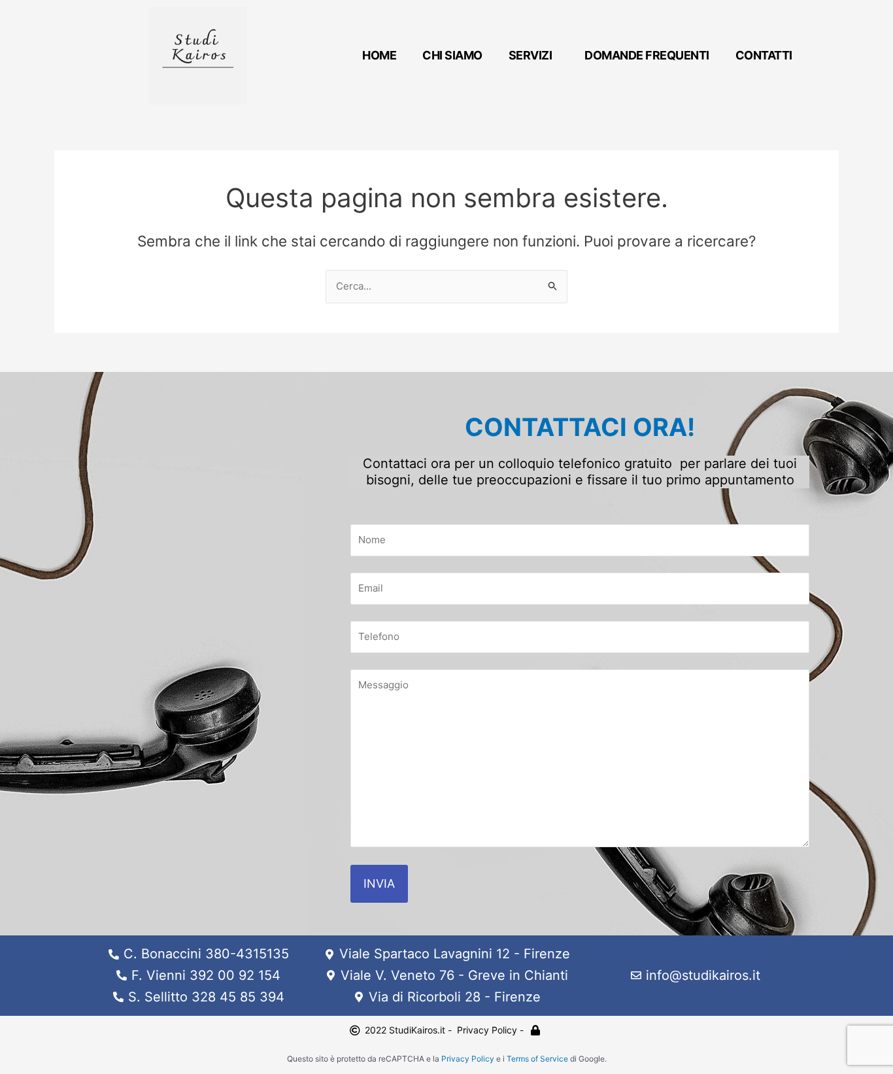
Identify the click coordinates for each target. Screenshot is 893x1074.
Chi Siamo (452, 55)
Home (379, 55)
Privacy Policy (467, 1059)
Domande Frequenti (646, 55)
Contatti (763, 55)
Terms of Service (537, 1059)
